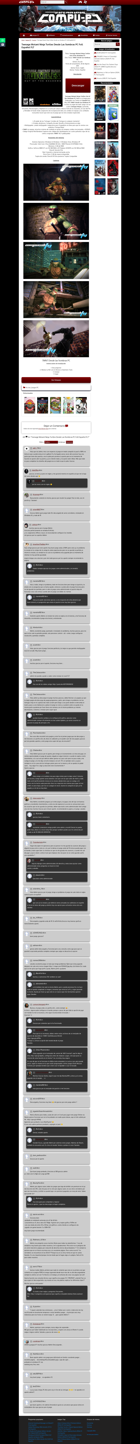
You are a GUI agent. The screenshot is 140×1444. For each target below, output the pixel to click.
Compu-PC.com (91, 1432)
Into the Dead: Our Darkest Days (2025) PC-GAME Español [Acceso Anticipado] (106, 67)
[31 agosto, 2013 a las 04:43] (34, 1030)
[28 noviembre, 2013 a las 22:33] (31, 581)
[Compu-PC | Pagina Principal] (24, 35)
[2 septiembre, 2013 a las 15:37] (34, 983)
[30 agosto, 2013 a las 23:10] (34, 1139)
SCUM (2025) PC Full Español (106, 53)
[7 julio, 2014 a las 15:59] (30, 524)
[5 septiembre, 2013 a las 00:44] (31, 733)
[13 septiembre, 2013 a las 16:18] (31, 645)
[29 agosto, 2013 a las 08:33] (31, 1306)
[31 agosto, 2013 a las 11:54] (31, 960)
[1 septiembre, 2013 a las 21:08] (34, 973)
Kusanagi (36, 494)
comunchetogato (39, 1004)
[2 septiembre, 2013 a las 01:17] (31, 842)
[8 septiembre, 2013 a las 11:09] (31, 694)
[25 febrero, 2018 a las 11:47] (30, 470)
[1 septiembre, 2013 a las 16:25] (31, 933)
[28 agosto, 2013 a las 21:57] (31, 1386)
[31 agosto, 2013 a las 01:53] (34, 1020)
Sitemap (89, 1427)
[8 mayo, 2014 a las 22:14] (31, 544)
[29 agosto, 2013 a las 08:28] (31, 1324)
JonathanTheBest (39, 544)
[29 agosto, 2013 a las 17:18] (31, 1168)
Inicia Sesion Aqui (43, 428)
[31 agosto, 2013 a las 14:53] (34, 1050)
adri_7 (35, 448)
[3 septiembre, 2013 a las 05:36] (33, 860)
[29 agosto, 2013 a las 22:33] (34, 1288)
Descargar (78, 85)
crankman (36, 1341)
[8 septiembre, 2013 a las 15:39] (34, 714)
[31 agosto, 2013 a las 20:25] (31, 945)
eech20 (37, 860)
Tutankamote (41, 773)
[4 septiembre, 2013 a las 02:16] (34, 824)
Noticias (89, 1425)
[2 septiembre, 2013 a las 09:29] (31, 798)
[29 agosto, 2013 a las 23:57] (31, 1155)
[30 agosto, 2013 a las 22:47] (31, 1099)
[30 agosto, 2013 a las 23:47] (31, 1004)
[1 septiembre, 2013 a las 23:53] (31, 889)
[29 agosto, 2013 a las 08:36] (31, 1266)
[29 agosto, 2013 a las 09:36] (31, 1240)
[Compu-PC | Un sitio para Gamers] (70, 19)
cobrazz (35, 525)
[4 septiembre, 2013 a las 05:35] (31, 750)
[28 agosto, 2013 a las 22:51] (31, 1374)
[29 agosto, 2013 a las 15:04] (31, 1183)
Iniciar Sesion (112, 35)
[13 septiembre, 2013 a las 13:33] (31, 660)
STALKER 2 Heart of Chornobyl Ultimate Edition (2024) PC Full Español (105, 59)
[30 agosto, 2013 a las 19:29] (34, 1129)
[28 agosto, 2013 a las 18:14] (31, 1401)
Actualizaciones (67, 35)
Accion (34, 40)
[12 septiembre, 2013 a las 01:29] (34, 681)
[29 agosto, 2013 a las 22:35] (34, 1198)
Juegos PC (35, 35)
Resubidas (84, 35)
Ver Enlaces (56, 380)
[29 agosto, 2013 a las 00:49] (31, 1341)
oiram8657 (37, 509)
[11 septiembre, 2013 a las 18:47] (31, 672)
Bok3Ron (35, 470)
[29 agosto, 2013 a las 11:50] (31, 1214)
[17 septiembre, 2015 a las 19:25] (31, 494)
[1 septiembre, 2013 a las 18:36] (31, 918)
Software (51, 35)
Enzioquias (37, 1324)
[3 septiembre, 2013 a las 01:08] (34, 813)
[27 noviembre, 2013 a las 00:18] (31, 612)
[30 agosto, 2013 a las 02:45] (31, 1111)
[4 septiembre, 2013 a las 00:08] (34, 875)
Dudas (97, 35)
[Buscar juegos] (118, 44)
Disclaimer (90, 1423)
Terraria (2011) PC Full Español (106, 78)
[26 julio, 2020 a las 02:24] (31, 448)
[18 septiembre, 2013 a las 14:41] (31, 627)
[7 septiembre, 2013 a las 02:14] (34, 773)
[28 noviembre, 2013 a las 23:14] (34, 1085)
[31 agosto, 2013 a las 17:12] (34, 1072)
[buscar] (65, 2)
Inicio (23, 40)
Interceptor (37, 798)
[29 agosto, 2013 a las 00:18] (31, 1354)
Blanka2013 (40, 1030)
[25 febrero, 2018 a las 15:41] (33, 481)
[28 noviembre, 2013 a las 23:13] (34, 596)
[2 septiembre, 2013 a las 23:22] (34, 899)
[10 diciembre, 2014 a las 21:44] (31, 509)
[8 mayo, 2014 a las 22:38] (34, 565)
